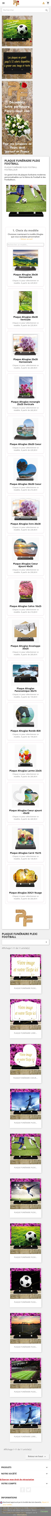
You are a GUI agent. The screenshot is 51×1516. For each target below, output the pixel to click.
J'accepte (44, 1511)
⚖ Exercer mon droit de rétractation (17, 1479)
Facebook (22, 1489)
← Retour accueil (25, 239)
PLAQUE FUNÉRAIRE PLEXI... (25, 988)
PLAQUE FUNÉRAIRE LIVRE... (25, 1033)
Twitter (28, 1489)
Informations (22, 1515)
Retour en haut (37, 1456)
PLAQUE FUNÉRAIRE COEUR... (25, 1078)
